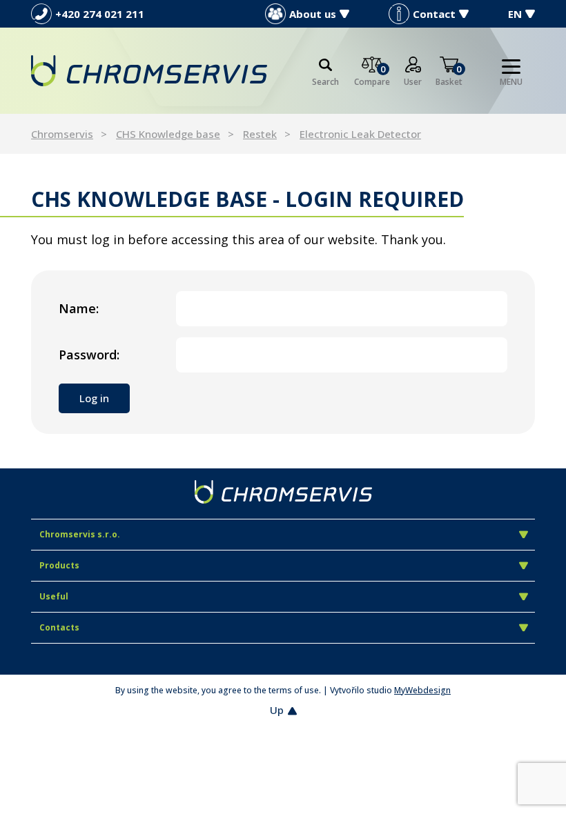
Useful (53, 596)
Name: (79, 308)
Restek (260, 134)
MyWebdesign (422, 690)
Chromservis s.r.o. (79, 534)
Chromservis (62, 134)
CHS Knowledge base (168, 134)
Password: (89, 354)
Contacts (59, 627)
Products (59, 565)
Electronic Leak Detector (360, 134)
